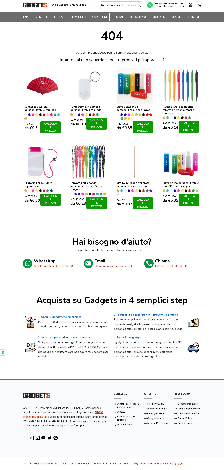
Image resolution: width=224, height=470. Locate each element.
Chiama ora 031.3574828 (171, 266)
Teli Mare (193, 17)
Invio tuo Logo (124, 424)
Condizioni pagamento (189, 408)
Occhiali (118, 17)
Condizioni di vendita (188, 413)
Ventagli (42, 17)
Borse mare (138, 17)
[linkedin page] (31, 438)
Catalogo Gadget (156, 413)
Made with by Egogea (172, 463)
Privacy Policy (185, 423)
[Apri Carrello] (199, 5)
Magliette (79, 17)
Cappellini (99, 17)
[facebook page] (25, 438)
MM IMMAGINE (155, 404)
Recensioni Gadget (157, 408)
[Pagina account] (182, 5)
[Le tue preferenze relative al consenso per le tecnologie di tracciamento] (3, 352)
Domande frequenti (188, 404)
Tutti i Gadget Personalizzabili (69, 5)
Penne (26, 17)
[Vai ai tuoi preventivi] (190, 5)
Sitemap (156, 463)
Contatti (121, 411)
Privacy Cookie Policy (141, 463)
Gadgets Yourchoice (157, 418)
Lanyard (60, 17)
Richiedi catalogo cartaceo (126, 418)
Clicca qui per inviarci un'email (113, 266)
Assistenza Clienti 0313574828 (53, 266)
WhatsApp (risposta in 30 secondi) (128, 405)
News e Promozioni (157, 423)
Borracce (159, 17)
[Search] (139, 5)
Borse (176, 17)
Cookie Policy (185, 418)
